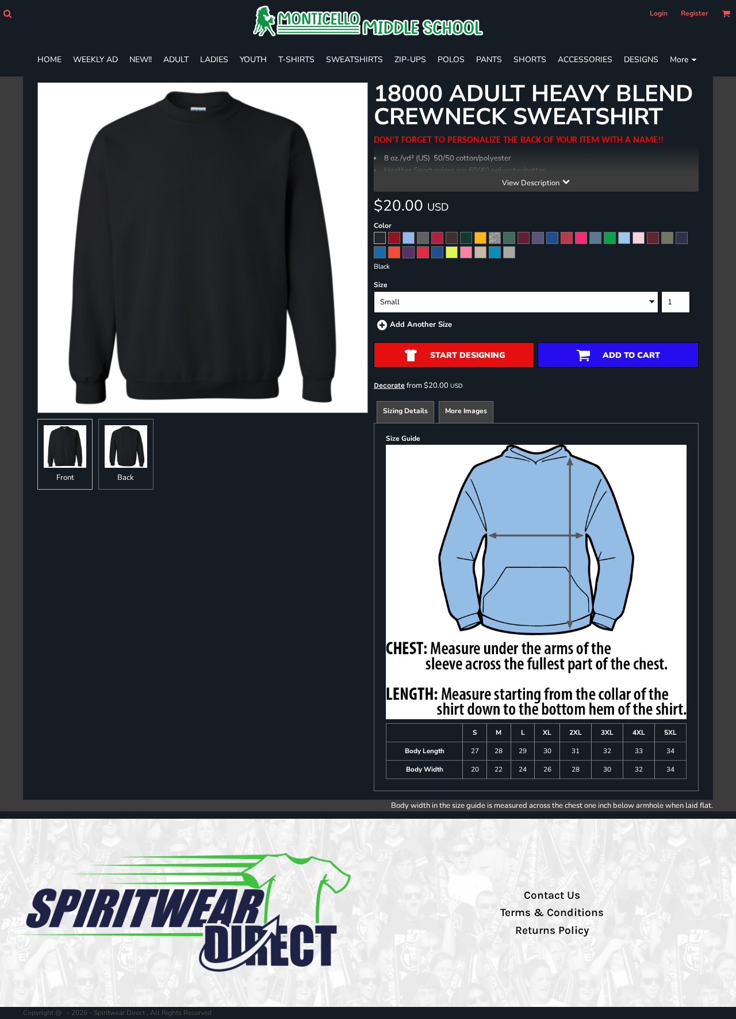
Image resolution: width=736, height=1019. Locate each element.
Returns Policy (552, 930)
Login (659, 13)
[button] (7, 13)
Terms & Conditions (552, 912)
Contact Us (552, 895)
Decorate (389, 385)
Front (65, 477)
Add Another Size (421, 324)
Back (125, 477)
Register (694, 13)
